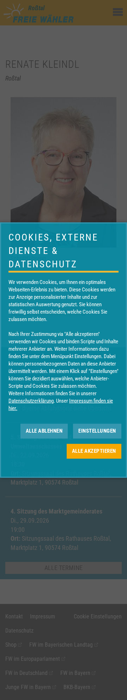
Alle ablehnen (44, 431)
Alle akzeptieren (94, 451)
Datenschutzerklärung (31, 400)
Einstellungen (97, 431)
